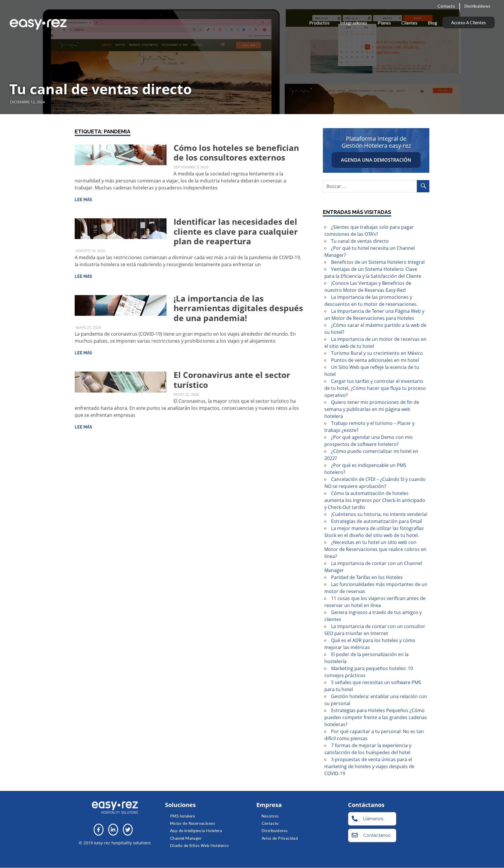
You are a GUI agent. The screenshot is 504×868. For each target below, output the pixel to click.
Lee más (83, 199)
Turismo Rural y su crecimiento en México (377, 353)
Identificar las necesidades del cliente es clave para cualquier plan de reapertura (236, 231)
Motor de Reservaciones (192, 823)
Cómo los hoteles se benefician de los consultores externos (236, 152)
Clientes (409, 22)
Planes (384, 22)
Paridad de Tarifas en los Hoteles (367, 577)
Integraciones (353, 22)
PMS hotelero (182, 816)
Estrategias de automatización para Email (376, 521)
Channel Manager (186, 838)
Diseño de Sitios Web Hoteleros (199, 845)
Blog (432, 22)
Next (492, 51)
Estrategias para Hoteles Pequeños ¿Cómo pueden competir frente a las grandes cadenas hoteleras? (375, 717)
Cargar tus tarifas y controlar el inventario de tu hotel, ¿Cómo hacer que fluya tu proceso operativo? (375, 388)
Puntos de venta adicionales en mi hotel (375, 360)
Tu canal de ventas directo (100, 88)
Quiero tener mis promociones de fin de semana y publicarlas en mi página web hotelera (371, 409)
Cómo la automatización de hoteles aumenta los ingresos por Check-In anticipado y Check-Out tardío (374, 500)
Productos (319, 22)
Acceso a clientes (468, 22)
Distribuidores (477, 6)
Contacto (446, 6)
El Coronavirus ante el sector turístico (232, 379)
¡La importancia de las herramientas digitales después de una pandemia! (238, 308)
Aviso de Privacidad (280, 838)
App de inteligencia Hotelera (196, 830)
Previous (11, 51)
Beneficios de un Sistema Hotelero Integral (378, 262)
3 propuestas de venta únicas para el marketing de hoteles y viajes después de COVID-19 (369, 766)
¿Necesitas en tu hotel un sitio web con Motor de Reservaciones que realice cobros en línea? (375, 549)
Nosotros (270, 816)
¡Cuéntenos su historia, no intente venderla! (379, 514)
